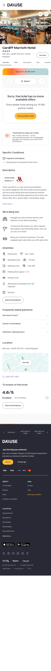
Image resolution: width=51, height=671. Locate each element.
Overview (5, 62)
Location (47, 62)
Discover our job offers (9, 499)
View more (7, 204)
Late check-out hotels (39, 432)
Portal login (22, 462)
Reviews (5, 490)
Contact (30, 486)
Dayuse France (7, 513)
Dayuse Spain (7, 527)
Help (29, 490)
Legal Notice (6, 569)
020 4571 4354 (12, 376)
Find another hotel (25, 116)
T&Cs (29, 569)
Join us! (8, 462)
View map (42, 55)
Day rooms (11, 432)
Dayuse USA (6, 518)
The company (7, 486)
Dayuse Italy (6, 522)
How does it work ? (10, 315)
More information (13, 300)
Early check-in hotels (25, 432)
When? (27, 81)
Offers (16, 62)
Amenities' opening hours (13, 332)
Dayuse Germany (8, 531)
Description (27, 62)
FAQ (37, 62)
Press (4, 494)
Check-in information (11, 323)
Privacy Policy (19, 569)
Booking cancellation (34, 494)
